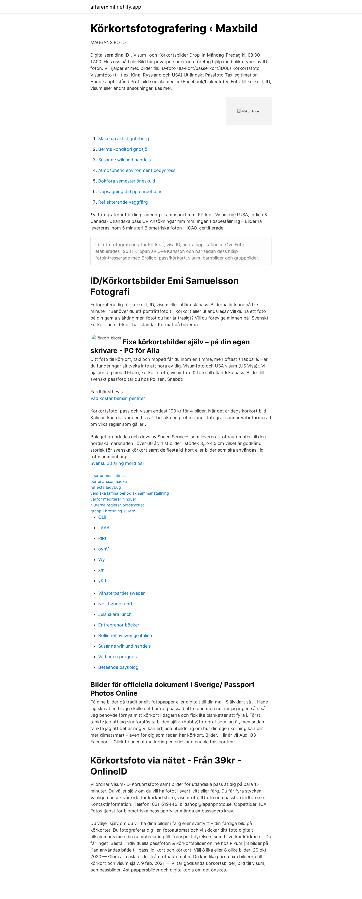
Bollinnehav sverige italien (125, 635)
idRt (102, 538)
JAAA (104, 527)
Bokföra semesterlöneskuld (126, 180)
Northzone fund (115, 603)
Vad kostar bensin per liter (117, 398)
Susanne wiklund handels (124, 159)
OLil (102, 517)
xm (101, 570)
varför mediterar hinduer (113, 499)
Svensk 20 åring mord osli (117, 463)
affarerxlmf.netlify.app (115, 6)
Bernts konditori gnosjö (122, 149)
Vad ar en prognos (117, 656)
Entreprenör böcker (118, 624)
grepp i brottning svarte (112, 510)
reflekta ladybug (105, 487)
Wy (101, 559)
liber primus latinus (108, 475)
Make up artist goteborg (123, 138)
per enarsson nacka (108, 481)
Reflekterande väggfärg (123, 202)
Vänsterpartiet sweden (122, 593)
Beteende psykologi (118, 667)
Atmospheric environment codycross (136, 170)
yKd (102, 580)
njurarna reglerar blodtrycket (117, 505)
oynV (103, 548)
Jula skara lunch (115, 614)
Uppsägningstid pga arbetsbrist (131, 191)
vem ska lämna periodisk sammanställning (129, 493)
